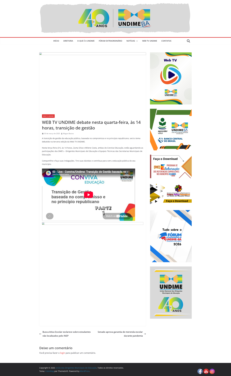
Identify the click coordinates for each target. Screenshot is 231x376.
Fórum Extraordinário (110, 41)
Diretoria (68, 41)
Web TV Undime (149, 41)
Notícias (130, 41)
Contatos (166, 41)
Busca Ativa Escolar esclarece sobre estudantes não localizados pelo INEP (67, 333)
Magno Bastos (68, 133)
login (62, 352)
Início (56, 41)
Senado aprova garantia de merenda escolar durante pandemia (120, 333)
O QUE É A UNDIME (86, 41)
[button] (136, 41)
